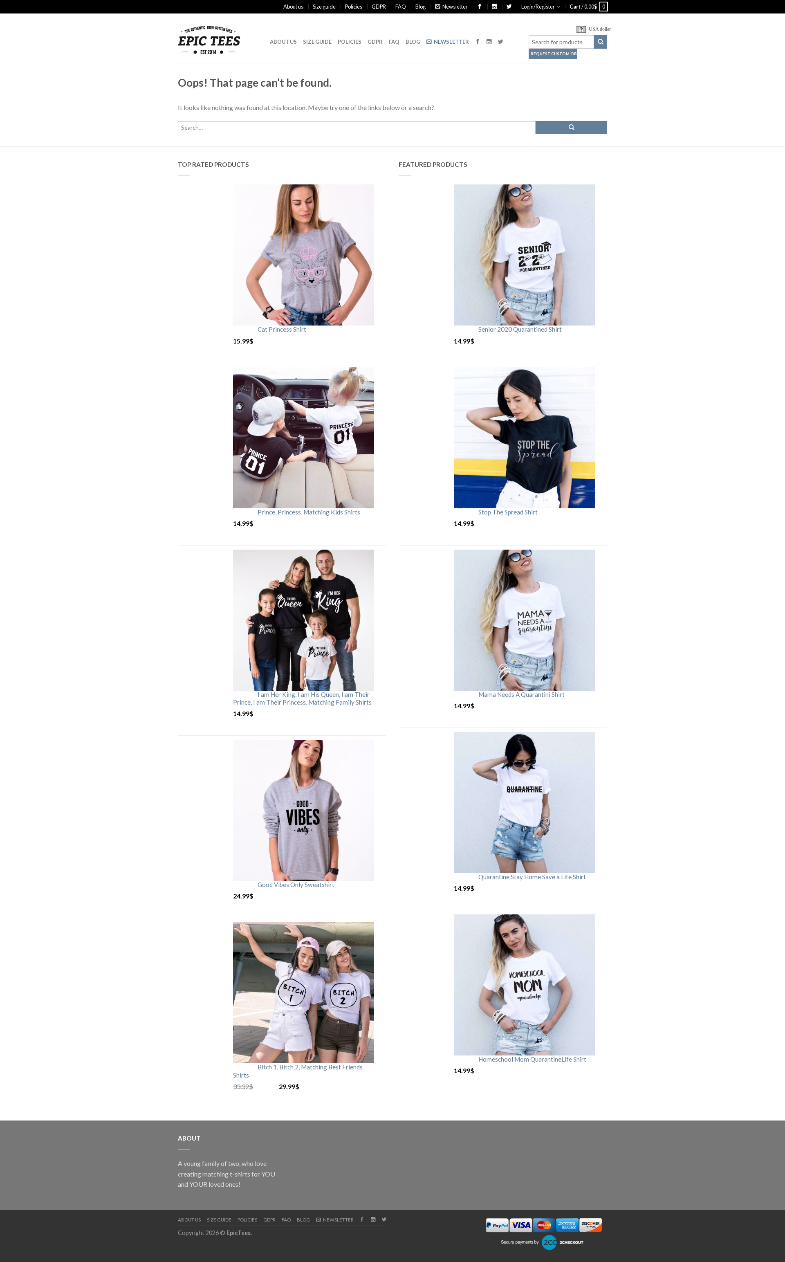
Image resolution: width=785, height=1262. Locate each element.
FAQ (400, 6)
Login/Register (538, 6)
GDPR (379, 6)
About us (293, 6)
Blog (420, 6)
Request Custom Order (554, 54)
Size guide (324, 6)
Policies (353, 6)
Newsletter (455, 6)
